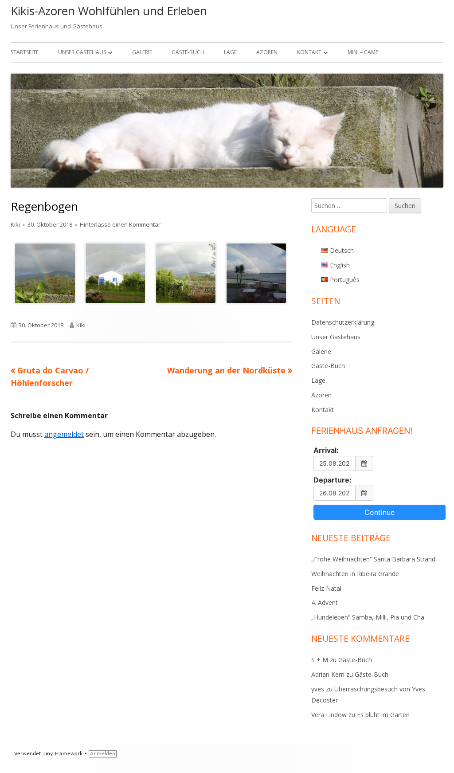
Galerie (142, 52)
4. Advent (324, 602)
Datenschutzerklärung (342, 322)
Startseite (25, 52)
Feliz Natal (326, 588)
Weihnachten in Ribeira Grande (355, 573)
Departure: (332, 479)
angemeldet (64, 434)
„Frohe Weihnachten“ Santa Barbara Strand (373, 559)
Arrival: (326, 450)
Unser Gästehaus (82, 52)
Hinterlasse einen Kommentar (120, 224)
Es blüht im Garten (383, 714)
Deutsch (342, 250)
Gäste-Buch (188, 52)
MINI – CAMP (363, 52)
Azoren (267, 52)
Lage (230, 52)
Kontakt (309, 52)
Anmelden (102, 754)
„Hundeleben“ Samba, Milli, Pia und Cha (367, 617)
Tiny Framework (62, 754)
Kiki (15, 224)
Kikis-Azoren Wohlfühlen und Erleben (109, 11)
